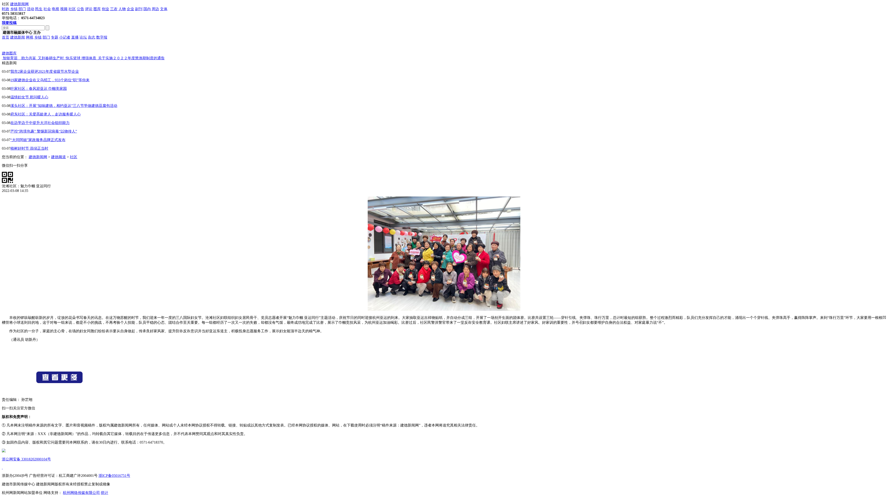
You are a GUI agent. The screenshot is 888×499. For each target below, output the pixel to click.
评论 (88, 9)
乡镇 (14, 9)
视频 (64, 9)
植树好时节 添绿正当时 (29, 148)
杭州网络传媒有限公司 (81, 493)
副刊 (138, 9)
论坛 (83, 37)
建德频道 (58, 157)
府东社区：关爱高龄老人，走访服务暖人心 (45, 114)
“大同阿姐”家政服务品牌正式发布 (37, 140)
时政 (5, 9)
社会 (47, 9)
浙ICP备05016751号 (114, 476)
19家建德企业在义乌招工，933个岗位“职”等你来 (49, 80)
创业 (105, 9)
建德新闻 (17, 37)
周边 (155, 9)
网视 (29, 37)
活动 (30, 9)
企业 (130, 9)
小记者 (64, 37)
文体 (163, 9)
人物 (122, 9)
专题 (54, 37)
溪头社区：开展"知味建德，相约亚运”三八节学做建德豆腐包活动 (63, 106)
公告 (80, 9)
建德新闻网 (19, 4)
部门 (22, 9)
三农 (113, 9)
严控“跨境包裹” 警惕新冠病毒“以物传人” (43, 131)
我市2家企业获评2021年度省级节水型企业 (44, 71)
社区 (72, 9)
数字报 (101, 37)
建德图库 (9, 53)
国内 (147, 9)
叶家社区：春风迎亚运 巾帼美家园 (38, 89)
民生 (39, 9)
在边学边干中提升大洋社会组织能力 (40, 123)
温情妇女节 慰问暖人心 (29, 97)
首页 (5, 37)
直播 (75, 37)
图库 (97, 9)
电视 (55, 9)
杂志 (91, 37)
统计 (104, 493)
